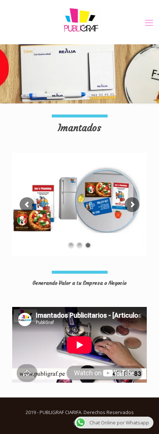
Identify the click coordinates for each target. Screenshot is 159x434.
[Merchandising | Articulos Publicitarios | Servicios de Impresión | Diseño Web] (79, 22)
